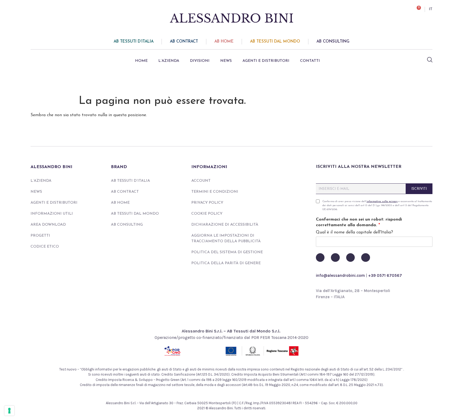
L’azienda (168, 61)
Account (201, 181)
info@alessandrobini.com (340, 275)
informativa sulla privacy (382, 201)
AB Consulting (332, 42)
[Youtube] (335, 257)
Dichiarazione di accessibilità (224, 225)
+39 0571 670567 (385, 275)
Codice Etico (45, 247)
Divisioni (200, 61)
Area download (48, 225)
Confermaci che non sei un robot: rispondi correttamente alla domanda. (359, 222)
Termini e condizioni (214, 192)
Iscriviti (419, 189)
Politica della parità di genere (226, 263)
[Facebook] (320, 257)
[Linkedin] (365, 257)
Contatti (310, 61)
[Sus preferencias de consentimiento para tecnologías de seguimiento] (9, 411)
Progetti (40, 236)
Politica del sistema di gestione (227, 252)
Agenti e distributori (265, 61)
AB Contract (184, 42)
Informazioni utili (52, 214)
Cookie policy (206, 214)
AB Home (224, 42)
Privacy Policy (207, 203)
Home (141, 61)
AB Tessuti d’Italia (134, 42)
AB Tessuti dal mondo (275, 42)
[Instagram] (350, 257)
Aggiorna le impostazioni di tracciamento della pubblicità (226, 238)
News (226, 61)
